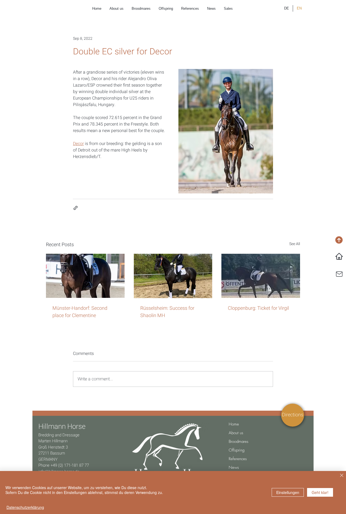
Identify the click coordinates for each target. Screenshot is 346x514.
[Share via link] (75, 207)
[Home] (339, 256)
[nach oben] (339, 240)
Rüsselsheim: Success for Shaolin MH (167, 312)
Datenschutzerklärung (25, 507)
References (238, 459)
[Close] (341, 476)
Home (234, 424)
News (234, 467)
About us (236, 433)
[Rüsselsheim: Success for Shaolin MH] (173, 276)
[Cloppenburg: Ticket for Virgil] (260, 276)
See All (294, 244)
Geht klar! (320, 492)
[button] (292, 415)
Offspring (237, 450)
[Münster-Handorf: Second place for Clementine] (85, 276)
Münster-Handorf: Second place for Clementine (79, 312)
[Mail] (339, 274)
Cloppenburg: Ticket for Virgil (258, 308)
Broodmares (238, 441)
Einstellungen (287, 492)
